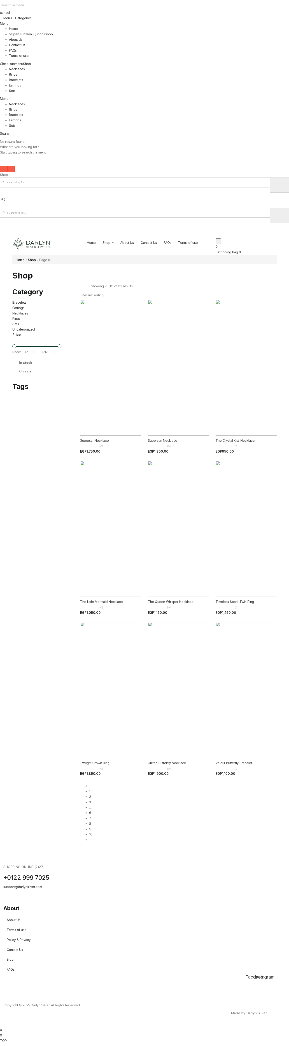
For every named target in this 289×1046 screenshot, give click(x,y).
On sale (25, 371)
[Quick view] (123, 427)
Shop (49, 34)
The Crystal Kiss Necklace (235, 440)
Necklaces (17, 69)
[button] (94, 295)
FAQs (13, 50)
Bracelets (16, 80)
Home (13, 29)
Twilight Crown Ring (95, 763)
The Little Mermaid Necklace (101, 602)
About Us (16, 39)
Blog (10, 959)
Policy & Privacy (19, 940)
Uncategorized (23, 329)
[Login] (1, 234)
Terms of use (19, 56)
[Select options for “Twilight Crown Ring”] (98, 749)
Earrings (15, 85)
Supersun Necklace (162, 440)
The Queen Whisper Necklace (170, 602)
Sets (12, 91)
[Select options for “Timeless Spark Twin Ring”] (233, 588)
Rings (13, 74)
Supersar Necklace (94, 440)
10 (90, 834)
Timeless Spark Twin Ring (235, 602)
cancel (5, 12)
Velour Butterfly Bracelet (234, 763)
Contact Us (17, 45)
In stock (25, 363)
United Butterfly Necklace (167, 763)
